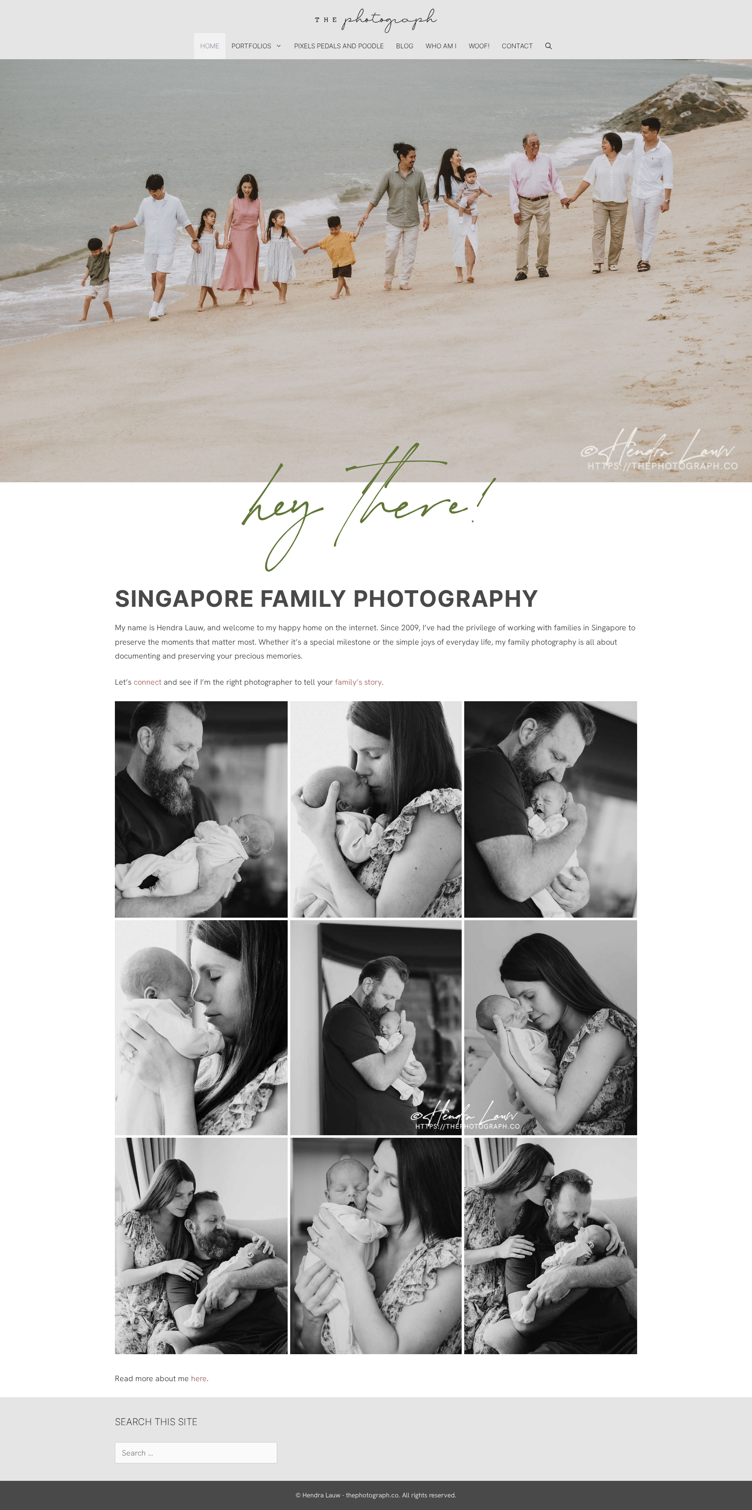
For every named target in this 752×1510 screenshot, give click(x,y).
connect (147, 682)
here (199, 1378)
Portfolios (251, 46)
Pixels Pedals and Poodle (339, 46)
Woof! (479, 46)
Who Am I (441, 46)
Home (209, 46)
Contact (517, 46)
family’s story (358, 682)
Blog (404, 46)
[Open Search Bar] (548, 46)
